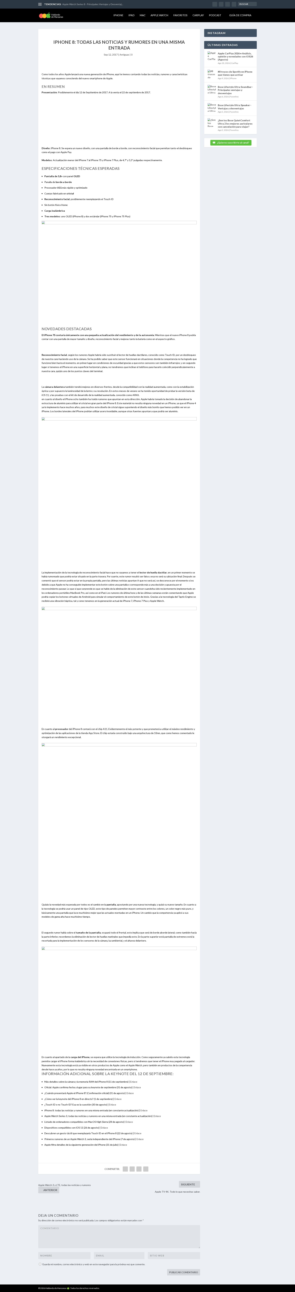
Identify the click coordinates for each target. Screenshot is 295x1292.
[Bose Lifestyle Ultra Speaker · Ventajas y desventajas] (212, 107)
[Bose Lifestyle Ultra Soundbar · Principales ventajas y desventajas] (212, 89)
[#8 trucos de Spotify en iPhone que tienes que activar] (212, 74)
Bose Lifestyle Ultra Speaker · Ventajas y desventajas (234, 107)
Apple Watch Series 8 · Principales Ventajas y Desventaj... (92, 4)
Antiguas (124, 54)
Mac (142, 15)
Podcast (215, 15)
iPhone (118, 15)
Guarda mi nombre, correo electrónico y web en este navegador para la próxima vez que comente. (93, 1264)
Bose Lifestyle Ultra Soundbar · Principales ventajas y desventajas (235, 89)
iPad (131, 15)
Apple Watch (159, 15)
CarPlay (198, 15)
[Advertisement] (119, 122)
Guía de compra (240, 15)
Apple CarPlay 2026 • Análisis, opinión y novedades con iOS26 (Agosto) (235, 56)
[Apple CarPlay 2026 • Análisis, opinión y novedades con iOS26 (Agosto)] (212, 55)
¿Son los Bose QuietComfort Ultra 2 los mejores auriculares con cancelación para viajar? (235, 123)
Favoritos (180, 15)
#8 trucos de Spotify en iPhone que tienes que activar (235, 73)
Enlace (133, 1081)
